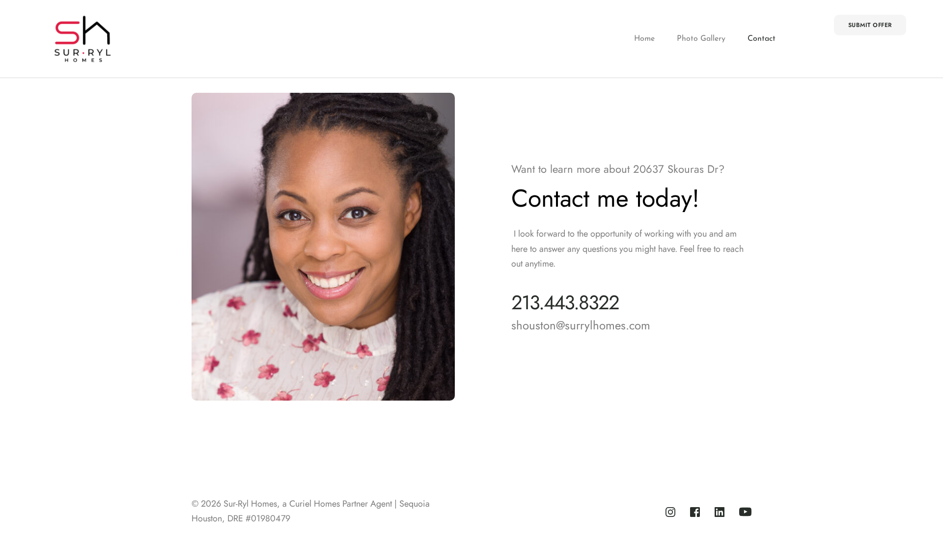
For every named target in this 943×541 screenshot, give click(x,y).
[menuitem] (644, 39)
